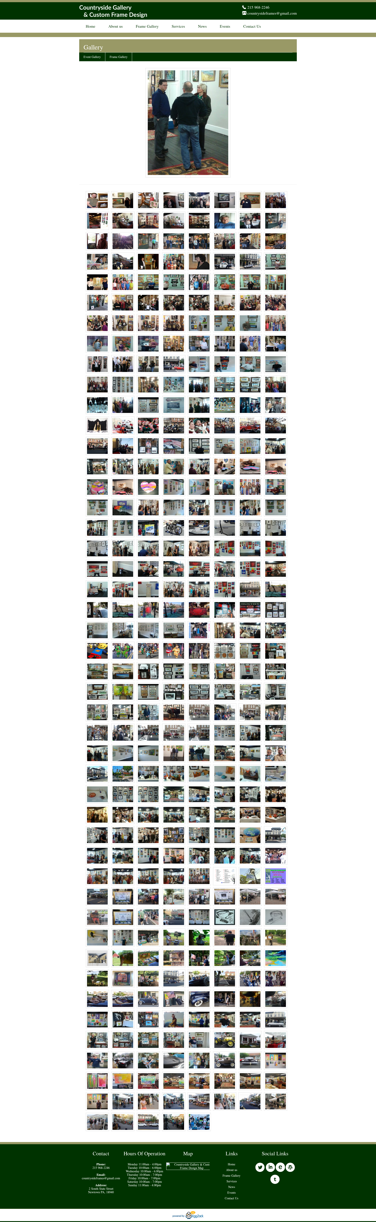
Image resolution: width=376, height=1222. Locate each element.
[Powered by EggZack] (188, 1218)
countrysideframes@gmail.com (272, 13)
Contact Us (252, 26)
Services (178, 26)
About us (115, 26)
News (202, 26)
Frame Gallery (147, 26)
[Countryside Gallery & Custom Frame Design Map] (191, 1168)
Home (90, 26)
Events (225, 26)
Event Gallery (92, 57)
